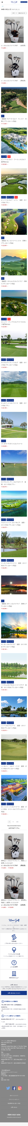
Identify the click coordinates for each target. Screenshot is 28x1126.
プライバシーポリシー (14, 1099)
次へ (18, 821)
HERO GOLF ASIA (14, 1115)
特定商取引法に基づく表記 (14, 1103)
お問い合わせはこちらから (14, 993)
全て (3, 6)
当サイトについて (14, 1095)
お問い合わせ (14, 1107)
